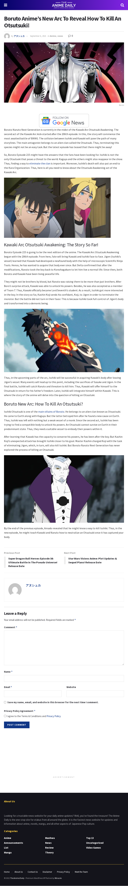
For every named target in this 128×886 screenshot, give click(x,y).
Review (49, 847)
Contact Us (33, 871)
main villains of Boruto (51, 411)
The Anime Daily (17, 878)
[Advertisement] (64, 752)
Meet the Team (81, 871)
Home (7, 871)
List (6, 847)
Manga (8, 852)
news (60, 36)
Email (8, 687)
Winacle (58, 878)
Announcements (13, 842)
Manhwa (50, 838)
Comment (10, 627)
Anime (53, 36)
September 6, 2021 (38, 36)
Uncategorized (95, 842)
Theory (49, 852)
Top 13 (90, 838)
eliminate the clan (39, 163)
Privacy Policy (53, 716)
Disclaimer (47, 871)
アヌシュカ (19, 36)
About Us (18, 871)
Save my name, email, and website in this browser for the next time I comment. (52, 702)
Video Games (93, 847)
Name (8, 671)
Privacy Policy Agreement (20, 711)
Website (71, 687)
